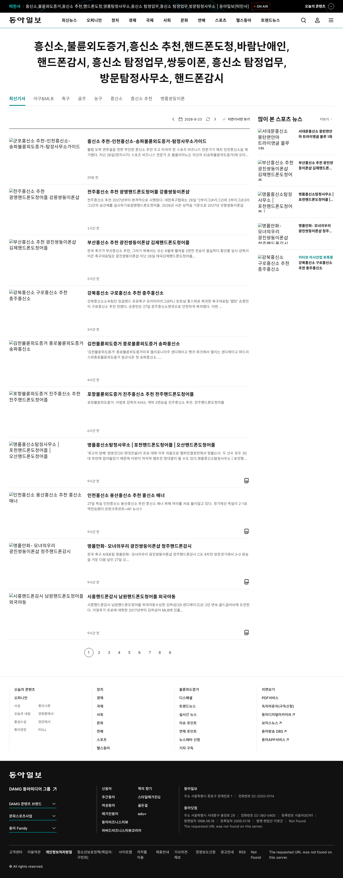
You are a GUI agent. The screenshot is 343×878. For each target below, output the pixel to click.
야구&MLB (44, 98)
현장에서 (44, 722)
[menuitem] (69, 20)
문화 (100, 723)
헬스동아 (103, 748)
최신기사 (17, 98)
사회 (100, 714)
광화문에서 (46, 714)
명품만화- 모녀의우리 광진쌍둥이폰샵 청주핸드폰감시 (139, 546)
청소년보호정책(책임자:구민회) (94, 854)
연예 (100, 731)
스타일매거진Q (149, 797)
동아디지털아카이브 (276, 714)
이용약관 (34, 852)
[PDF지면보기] (247, 481)
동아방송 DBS (272, 731)
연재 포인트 (188, 731)
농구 (98, 98)
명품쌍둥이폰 (172, 98)
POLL (42, 730)
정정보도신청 (206, 852)
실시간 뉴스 (188, 714)
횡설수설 (20, 722)
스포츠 (102, 739)
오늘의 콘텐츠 (315, 6)
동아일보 (25, 20)
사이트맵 (125, 852)
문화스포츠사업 (20, 816)
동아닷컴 (190, 808)
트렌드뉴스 (187, 706)
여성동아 (108, 805)
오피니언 (20, 698)
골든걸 (143, 805)
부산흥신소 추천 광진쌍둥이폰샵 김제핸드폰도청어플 (138, 242)
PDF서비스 (270, 698)
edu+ (142, 814)
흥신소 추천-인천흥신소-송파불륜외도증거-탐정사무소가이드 (147, 141)
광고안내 (227, 852)
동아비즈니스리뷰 (115, 822)
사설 (17, 706)
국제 (100, 706)
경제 (100, 698)
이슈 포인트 (188, 723)
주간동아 (108, 797)
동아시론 (44, 706)
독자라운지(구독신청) (278, 706)
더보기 (324, 119)
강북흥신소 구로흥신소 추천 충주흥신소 (125, 293)
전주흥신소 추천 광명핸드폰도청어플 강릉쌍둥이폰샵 (138, 192)
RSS (242, 852)
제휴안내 (162, 852)
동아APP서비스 (273, 739)
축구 (66, 98)
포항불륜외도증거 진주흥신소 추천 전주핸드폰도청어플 (140, 394)
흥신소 (116, 98)
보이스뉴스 (270, 723)
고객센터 (15, 852)
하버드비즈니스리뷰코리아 (121, 830)
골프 (82, 98)
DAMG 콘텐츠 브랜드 (25, 804)
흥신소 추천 (141, 98)
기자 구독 (186, 748)
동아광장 (20, 730)
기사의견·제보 (181, 854)
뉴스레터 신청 (189, 739)
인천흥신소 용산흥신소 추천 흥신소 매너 (126, 495)
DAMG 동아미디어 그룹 (30, 789)
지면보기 (268, 689)
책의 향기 (145, 788)
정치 (100, 689)
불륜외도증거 (189, 689)
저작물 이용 (142, 854)
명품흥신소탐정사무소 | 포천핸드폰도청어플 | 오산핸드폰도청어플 (151, 445)
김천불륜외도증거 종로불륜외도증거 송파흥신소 (133, 343)
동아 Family (18, 828)
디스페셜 (185, 698)
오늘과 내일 (22, 714)
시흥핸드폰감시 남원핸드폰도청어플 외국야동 (131, 596)
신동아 (107, 788)
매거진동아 (110, 814)
